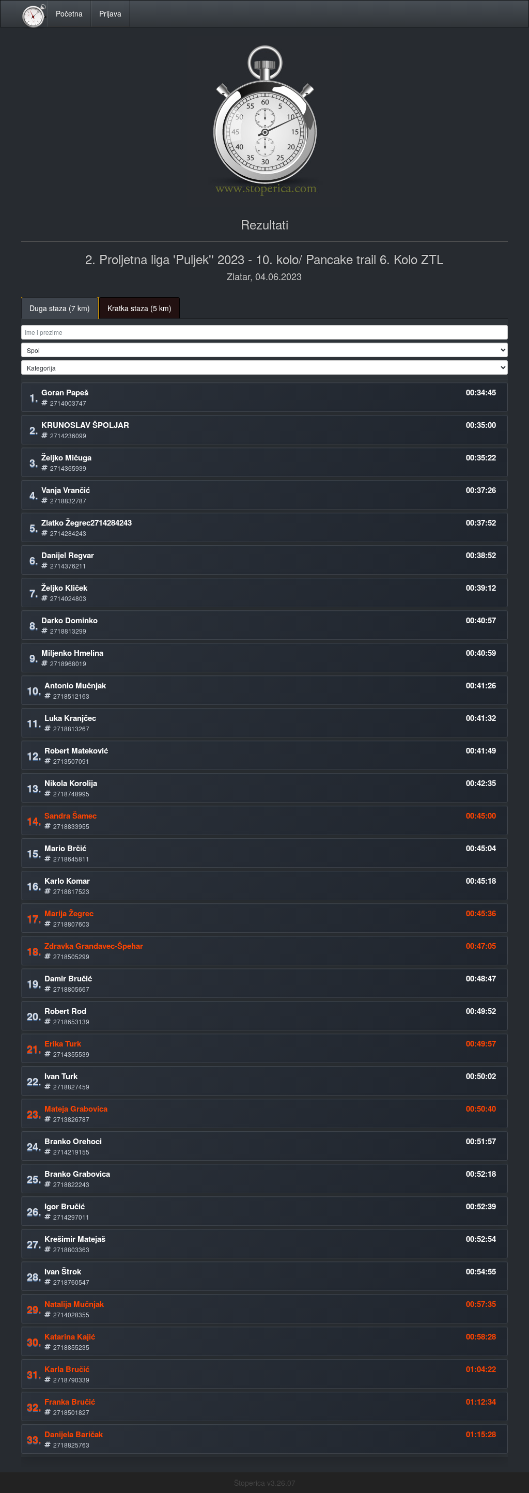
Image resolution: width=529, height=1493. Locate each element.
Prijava (110, 13)
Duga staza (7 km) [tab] (59, 308)
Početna (69, 13)
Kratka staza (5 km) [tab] (139, 308)
